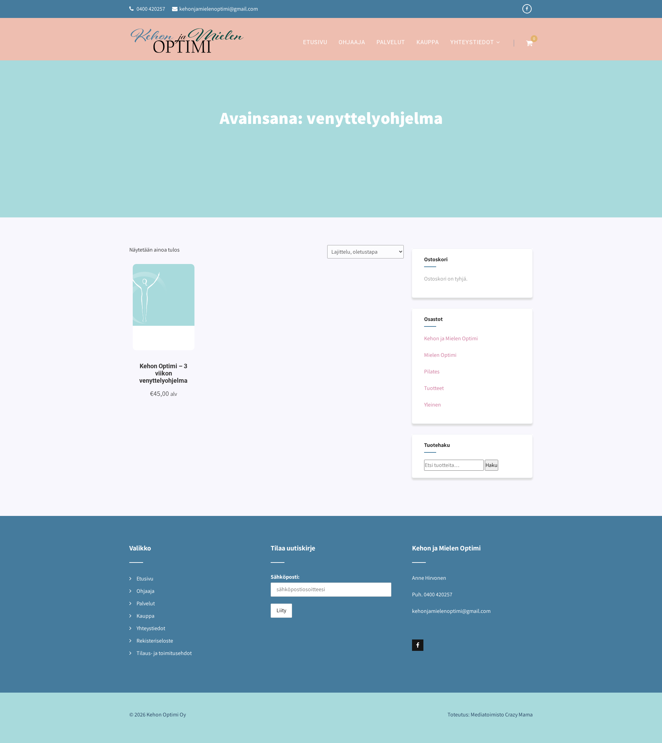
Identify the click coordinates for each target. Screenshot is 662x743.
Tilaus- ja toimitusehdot (164, 653)
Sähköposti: (285, 576)
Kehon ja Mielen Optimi (451, 338)
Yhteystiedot (472, 42)
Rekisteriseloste (155, 640)
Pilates (432, 371)
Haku (491, 465)
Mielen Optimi (440, 355)
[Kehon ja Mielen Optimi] (187, 44)
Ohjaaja (352, 42)
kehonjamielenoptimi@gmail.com (218, 8)
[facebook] (527, 8)
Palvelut (391, 42)
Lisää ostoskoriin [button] (156, 309)
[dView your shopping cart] (529, 43)
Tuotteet (434, 388)
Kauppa (428, 42)
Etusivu (315, 42)
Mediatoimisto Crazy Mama (502, 714)
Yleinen (432, 404)
